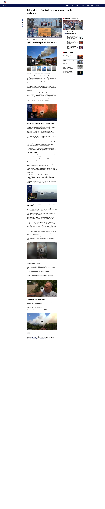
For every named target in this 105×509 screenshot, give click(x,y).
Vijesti (64, 2)
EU (72, 5)
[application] (42, 112)
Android (36, 337)
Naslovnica (53, 2)
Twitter (33, 338)
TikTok (41, 338)
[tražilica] (101, 2)
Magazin (75, 2)
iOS (33, 337)
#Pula (29, 333)
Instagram (37, 338)
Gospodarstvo (90, 5)
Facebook (29, 338)
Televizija (82, 2)
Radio (87, 2)
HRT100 (59, 2)
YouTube (45, 338)
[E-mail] (24, 24)
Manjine (82, 5)
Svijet (77, 5)
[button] (42, 112)
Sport (70, 2)
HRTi (92, 2)
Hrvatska (67, 5)
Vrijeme (97, 5)
